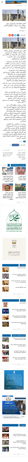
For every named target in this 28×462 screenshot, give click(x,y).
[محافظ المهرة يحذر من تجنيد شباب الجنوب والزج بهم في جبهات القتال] (5, 359)
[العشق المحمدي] (5, 304)
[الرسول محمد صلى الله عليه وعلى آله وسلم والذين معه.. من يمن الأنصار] (5, 282)
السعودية (20, 141)
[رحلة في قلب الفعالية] (5, 269)
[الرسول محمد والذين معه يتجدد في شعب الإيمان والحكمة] (5, 276)
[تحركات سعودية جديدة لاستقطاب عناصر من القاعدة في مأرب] (5, 346)
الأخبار (24, 167)
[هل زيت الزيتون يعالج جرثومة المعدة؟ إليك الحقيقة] (5, 324)
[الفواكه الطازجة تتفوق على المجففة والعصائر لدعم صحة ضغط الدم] (5, 317)
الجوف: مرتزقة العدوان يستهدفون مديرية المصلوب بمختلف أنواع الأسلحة (20, 156)
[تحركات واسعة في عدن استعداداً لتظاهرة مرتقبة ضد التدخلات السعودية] (5, 339)
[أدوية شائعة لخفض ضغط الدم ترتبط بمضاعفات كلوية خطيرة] (5, 311)
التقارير (24, 184)
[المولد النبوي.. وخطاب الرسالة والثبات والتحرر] (20, 171)
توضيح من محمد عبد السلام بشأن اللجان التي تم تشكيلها (8, 154)
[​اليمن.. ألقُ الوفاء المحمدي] (5, 289)
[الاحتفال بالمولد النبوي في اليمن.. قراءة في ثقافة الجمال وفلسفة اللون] (20, 187)
